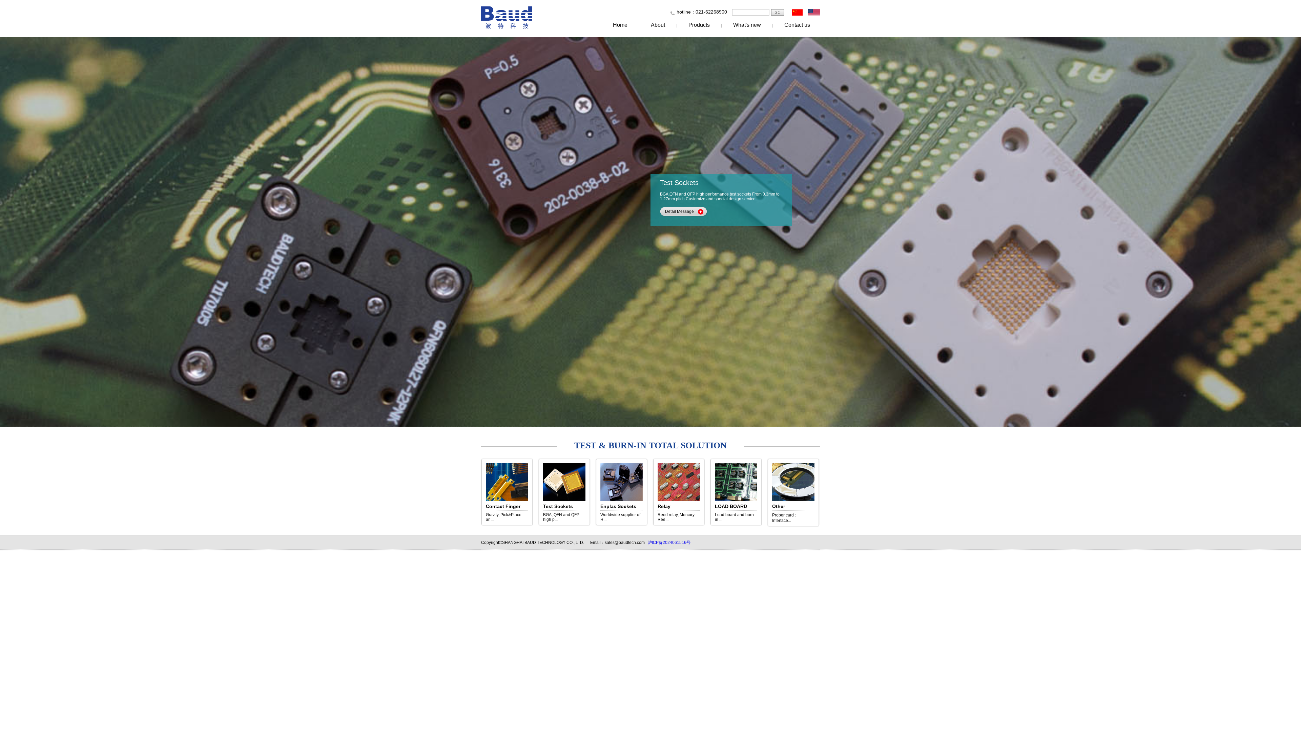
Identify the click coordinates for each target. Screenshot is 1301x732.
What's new (747, 25)
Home (620, 25)
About (658, 25)
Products (699, 25)
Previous (65, 232)
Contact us (797, 25)
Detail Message (679, 211)
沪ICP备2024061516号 (669, 542)
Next (1236, 232)
